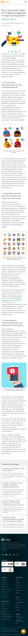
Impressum (3, 629)
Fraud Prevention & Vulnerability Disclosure (10, 631)
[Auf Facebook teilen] (19, 51)
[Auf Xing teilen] (15, 51)
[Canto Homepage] (5, 2)
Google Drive (14, 278)
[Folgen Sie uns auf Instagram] (2, 554)
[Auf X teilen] (9, 51)
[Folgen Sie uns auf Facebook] (17, 554)
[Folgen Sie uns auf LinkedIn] (10, 554)
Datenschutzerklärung (11, 629)
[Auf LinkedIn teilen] (12, 51)
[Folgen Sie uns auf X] (13, 554)
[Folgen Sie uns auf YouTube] (6, 554)
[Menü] (26, 2)
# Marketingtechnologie (8, 19)
